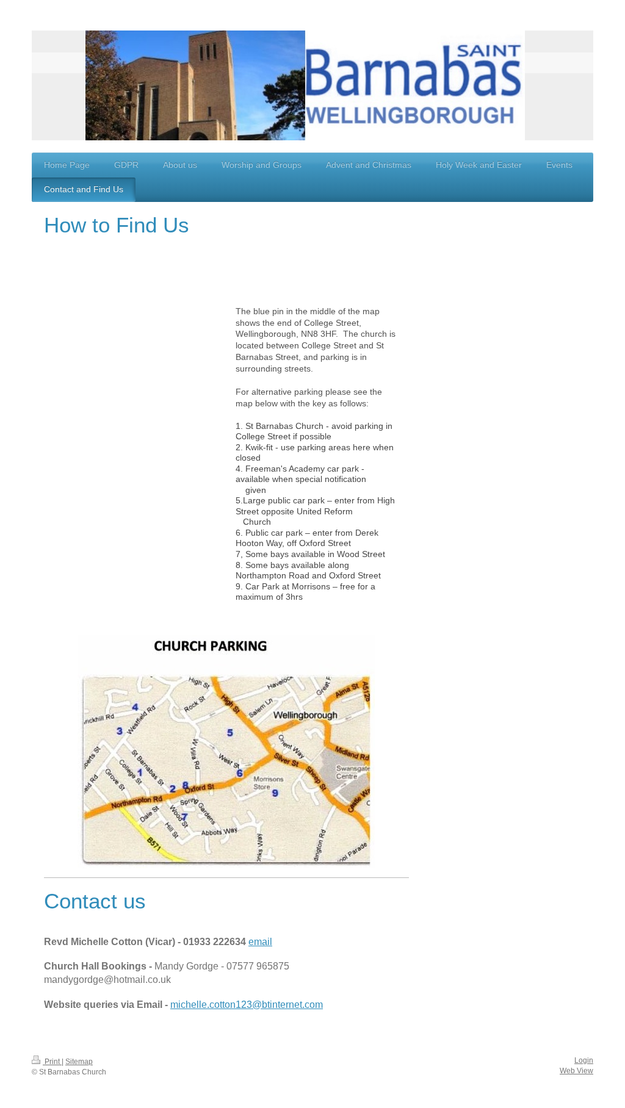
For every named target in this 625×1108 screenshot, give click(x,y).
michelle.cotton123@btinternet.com (246, 1004)
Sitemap (79, 1061)
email (260, 942)
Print (52, 1061)
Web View (576, 1071)
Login (583, 1060)
